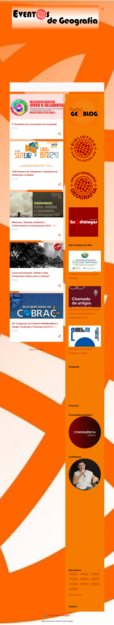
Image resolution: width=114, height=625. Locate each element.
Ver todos (17, 89)
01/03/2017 (84, 584)
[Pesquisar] (102, 9)
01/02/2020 (95, 579)
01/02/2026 (73, 584)
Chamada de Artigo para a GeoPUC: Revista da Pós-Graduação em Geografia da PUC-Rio (85, 313)
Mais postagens (36, 350)
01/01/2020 (84, 574)
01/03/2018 (95, 584)
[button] (59, 134)
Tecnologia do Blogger (58, 615)
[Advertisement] (36, 372)
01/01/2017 (73, 574)
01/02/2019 (84, 579)
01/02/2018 (73, 579)
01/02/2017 (95, 574)
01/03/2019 (73, 589)
